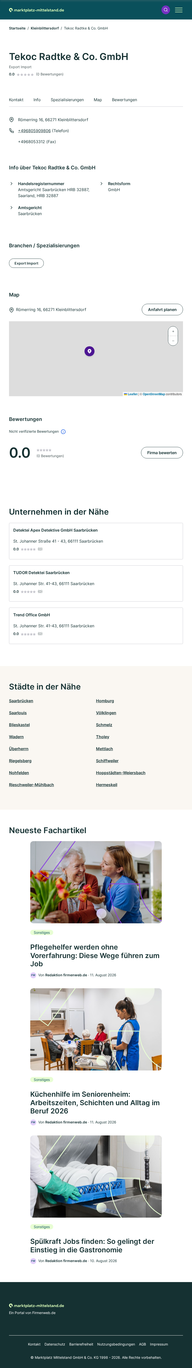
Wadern (16, 736)
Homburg (105, 700)
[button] (166, 9)
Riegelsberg (20, 760)
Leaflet (132, 394)
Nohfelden (19, 772)
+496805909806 (34, 130)
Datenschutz (54, 1344)
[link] (96, 541)
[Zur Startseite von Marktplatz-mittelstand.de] (36, 10)
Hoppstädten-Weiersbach (121, 772)
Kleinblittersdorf (45, 28)
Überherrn (18, 748)
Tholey (102, 736)
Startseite (17, 28)
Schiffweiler (107, 760)
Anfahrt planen (162, 309)
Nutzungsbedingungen (116, 1344)
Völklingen (106, 712)
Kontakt (34, 1344)
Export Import (26, 263)
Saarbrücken (21, 700)
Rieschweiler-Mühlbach (31, 784)
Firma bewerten (162, 452)
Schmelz (104, 724)
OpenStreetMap (154, 394)
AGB (142, 1344)
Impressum (159, 1344)
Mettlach (104, 748)
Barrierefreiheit (81, 1344)
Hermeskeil (106, 784)
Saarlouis (18, 712)
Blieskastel (19, 724)
